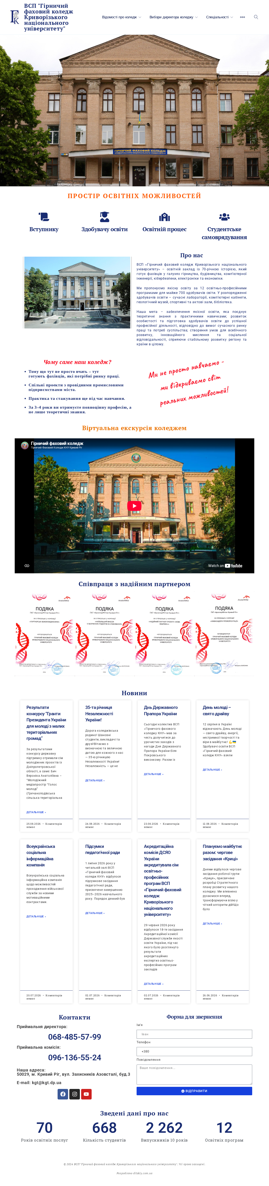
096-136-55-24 (74, 1057)
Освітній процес (164, 229)
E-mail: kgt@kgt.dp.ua (39, 1082)
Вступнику (43, 229)
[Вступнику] (44, 217)
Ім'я (140, 1025)
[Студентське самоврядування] (224, 217)
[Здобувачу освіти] (104, 217)
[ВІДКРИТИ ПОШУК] (256, 17)
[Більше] (242, 17)
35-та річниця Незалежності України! (99, 713)
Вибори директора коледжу (171, 17)
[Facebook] (63, 1094)
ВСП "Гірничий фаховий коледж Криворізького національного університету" (48, 17)
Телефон (144, 1042)
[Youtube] (86, 1094)
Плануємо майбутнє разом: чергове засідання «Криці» (222, 852)
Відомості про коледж (119, 17)
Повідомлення (148, 1059)
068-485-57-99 (74, 1037)
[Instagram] (74, 1094)
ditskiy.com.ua (142, 1173)
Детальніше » (36, 812)
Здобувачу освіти (105, 229)
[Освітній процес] (164, 217)
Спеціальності (217, 17)
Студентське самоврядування (224, 233)
